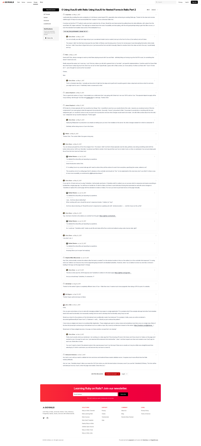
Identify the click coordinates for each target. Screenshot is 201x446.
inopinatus (68, 14)
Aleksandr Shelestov (71, 354)
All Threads (47, 14)
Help (103, 420)
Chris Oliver (72, 36)
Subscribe (50, 38)
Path (18, 2)
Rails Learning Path (87, 413)
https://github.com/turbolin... (107, 216)
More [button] (41, 2)
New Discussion (50, 9)
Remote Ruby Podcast (127, 417)
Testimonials (105, 417)
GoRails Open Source (88, 426)
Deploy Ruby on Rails (88, 423)
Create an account (111, 374)
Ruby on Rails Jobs (87, 433)
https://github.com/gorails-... (123, 273)
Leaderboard (47, 23)
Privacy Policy (145, 410)
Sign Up (194, 2)
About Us (123, 410)
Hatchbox (145, 440)
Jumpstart (131, 440)
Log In (187, 2)
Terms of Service (145, 413)
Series (23, 2)
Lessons (29, 2)
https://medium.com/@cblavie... (143, 325)
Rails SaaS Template (87, 420)
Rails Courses (86, 417)
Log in (123, 374)
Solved (45, 17)
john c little (68, 304)
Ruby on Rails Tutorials (88, 410)
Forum (35, 2)
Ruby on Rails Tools (87, 429)
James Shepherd (70, 92)
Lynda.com (89, 97)
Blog (122, 413)
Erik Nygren (68, 294)
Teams (103, 413)
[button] (157, 9)
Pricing (180, 2)
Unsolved (46, 20)
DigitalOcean (154, 440)
